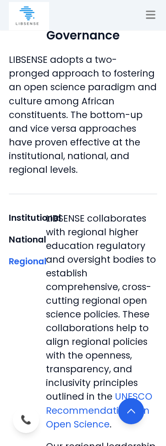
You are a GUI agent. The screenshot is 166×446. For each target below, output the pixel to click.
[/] (29, 16)
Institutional (27, 218)
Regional (27, 261)
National (27, 239)
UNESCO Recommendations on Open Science (99, 410)
